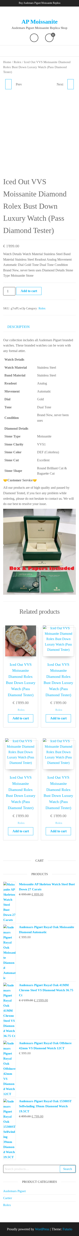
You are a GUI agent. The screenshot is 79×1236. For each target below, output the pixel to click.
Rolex (17, 62)
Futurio (67, 1229)
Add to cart (29, 291)
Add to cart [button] (20, 718)
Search (67, 1169)
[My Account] (34, 38)
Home (7, 62)
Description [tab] (18, 327)
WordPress (42, 1229)
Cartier (7, 1198)
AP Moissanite (39, 21)
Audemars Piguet (14, 1191)
